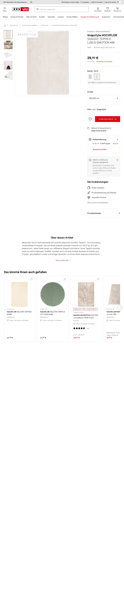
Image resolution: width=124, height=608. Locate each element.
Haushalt (51, 17)
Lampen (61, 17)
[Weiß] (97, 77)
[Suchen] (37, 9)
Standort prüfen (100, 149)
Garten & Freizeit (17, 17)
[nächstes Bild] (120, 307)
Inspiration (106, 17)
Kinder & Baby (72, 17)
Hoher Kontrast (110, 2)
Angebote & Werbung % (90, 17)
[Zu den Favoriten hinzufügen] (90, 119)
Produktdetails (94, 213)
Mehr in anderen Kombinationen (103, 82)
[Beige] (90, 77)
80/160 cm (94, 98)
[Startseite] (5, 25)
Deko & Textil (31, 17)
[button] (8, 34)
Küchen (42, 17)
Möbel (5, 17)
